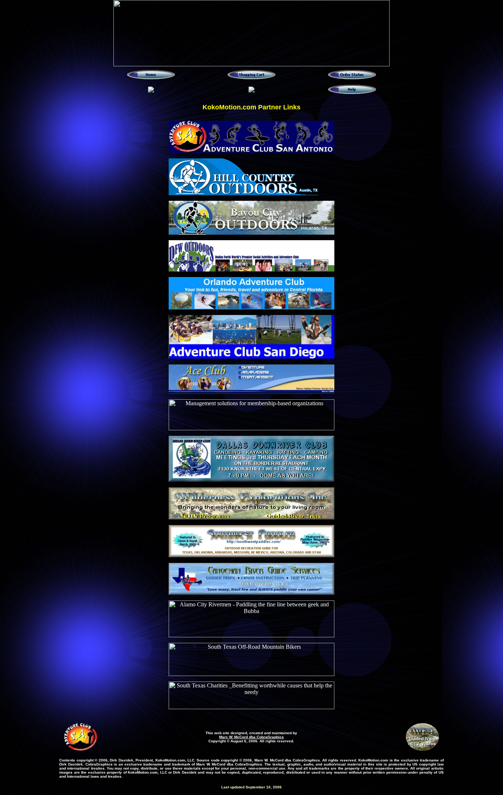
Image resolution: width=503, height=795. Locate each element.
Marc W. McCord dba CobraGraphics (251, 737)
